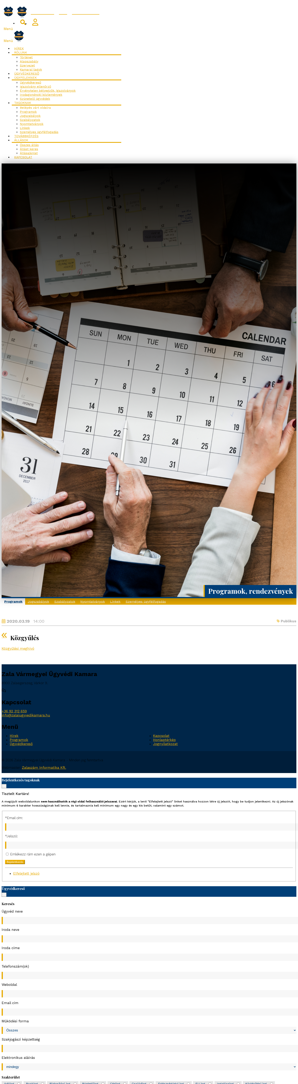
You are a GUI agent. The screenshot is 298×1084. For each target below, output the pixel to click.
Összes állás (29, 145)
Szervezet (27, 65)
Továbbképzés (26, 136)
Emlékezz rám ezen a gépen (32, 854)
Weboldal (9, 985)
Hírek (19, 48)
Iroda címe (11, 948)
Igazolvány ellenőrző (35, 86)
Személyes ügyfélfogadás (39, 132)
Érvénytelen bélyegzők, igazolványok (48, 90)
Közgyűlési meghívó (18, 648)
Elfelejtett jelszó (26, 873)
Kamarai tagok (31, 69)
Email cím (10, 1003)
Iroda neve (10, 930)
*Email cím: (14, 818)
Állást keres (29, 149)
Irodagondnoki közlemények (41, 95)
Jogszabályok (30, 116)
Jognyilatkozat (165, 744)
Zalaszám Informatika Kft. (44, 768)
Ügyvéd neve (12, 911)
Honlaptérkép (164, 740)
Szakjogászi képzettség (21, 1039)
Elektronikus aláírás (18, 1058)
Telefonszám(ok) (15, 966)
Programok (28, 112)
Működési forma (15, 1021)
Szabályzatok (30, 120)
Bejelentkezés (15, 862)
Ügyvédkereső (26, 73)
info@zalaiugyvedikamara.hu (26, 715)
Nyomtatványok (31, 124)
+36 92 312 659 (14, 711)
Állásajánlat (29, 153)
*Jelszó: (11, 836)
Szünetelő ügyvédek (35, 99)
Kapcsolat (23, 157)
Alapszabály (29, 61)
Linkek (25, 128)
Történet (26, 57)
